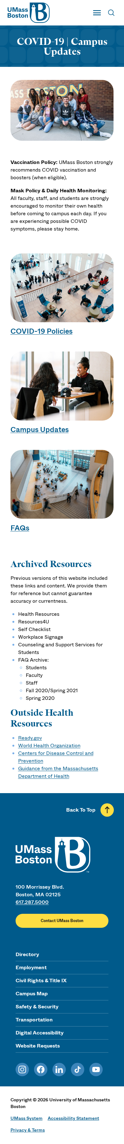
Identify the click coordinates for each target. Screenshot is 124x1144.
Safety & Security (37, 1006)
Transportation (34, 1019)
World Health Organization (49, 745)
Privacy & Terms (27, 1130)
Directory (27, 954)
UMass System (26, 1118)
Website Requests (38, 1045)
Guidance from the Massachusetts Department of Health (58, 772)
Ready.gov (30, 738)
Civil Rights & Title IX (41, 980)
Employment (31, 967)
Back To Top (80, 810)
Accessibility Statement (73, 1118)
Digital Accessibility (40, 1032)
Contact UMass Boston (62, 921)
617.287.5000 (32, 902)
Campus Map (32, 993)
